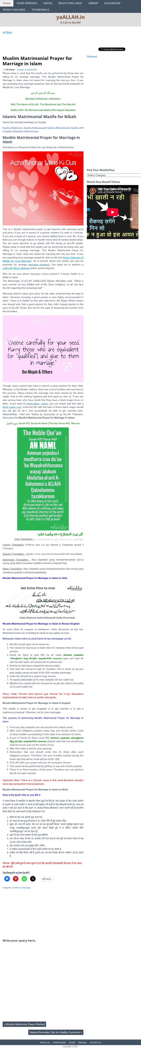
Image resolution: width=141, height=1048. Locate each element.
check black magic (37, 403)
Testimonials (59, 1042)
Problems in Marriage (21, 888)
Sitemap (82, 1042)
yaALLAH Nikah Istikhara (16, 268)
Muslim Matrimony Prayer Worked (24, 1024)
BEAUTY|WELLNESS (70, 3)
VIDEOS (47, 3)
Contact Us (95, 1042)
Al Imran (10, 69)
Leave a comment (27, 69)
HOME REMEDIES (27, 3)
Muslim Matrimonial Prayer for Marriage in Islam (37, 61)
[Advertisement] (65, 46)
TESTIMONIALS (40, 9)
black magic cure (12, 407)
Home (6, 3)
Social (72, 1042)
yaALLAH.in (70, 17)
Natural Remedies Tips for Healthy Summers (56, 1032)
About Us (45, 1042)
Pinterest (92, 56)
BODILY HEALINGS (14, 9)
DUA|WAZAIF (112, 3)
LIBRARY (93, 3)
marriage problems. (39, 264)
